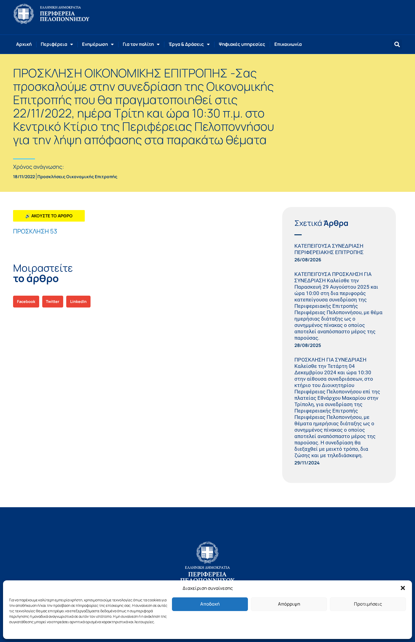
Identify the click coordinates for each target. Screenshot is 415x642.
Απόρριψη (289, 604)
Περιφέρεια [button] (54, 44)
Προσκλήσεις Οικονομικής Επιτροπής (77, 176)
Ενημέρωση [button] (95, 44)
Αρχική (24, 44)
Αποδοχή (210, 604)
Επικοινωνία (288, 44)
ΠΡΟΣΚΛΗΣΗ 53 (35, 231)
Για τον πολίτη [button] (138, 44)
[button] (403, 588)
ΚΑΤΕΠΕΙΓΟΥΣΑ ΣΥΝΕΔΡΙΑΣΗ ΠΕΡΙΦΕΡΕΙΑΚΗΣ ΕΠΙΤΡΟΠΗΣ (329, 249)
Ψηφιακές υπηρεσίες (242, 44)
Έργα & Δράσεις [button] (186, 44)
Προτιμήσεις (368, 604)
